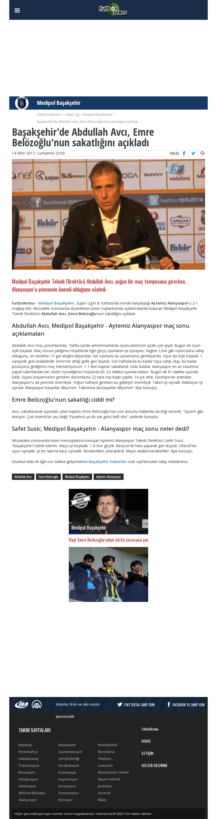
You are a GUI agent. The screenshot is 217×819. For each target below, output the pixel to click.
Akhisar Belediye (32, 792)
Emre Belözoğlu (48, 476)
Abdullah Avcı (23, 476)
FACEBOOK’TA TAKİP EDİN (189, 704)
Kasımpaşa (67, 772)
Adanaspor (28, 786)
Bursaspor (27, 772)
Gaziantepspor (70, 751)
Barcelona (106, 751)
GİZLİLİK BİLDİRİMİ (154, 765)
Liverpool (105, 765)
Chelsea (104, 758)
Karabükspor (68, 765)
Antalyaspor (28, 779)
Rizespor (65, 799)
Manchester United (113, 772)
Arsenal (104, 792)
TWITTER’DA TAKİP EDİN (139, 704)
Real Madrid (107, 744)
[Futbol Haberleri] (113, 8)
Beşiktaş (25, 744)
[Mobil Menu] (26, 10)
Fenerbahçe (28, 751)
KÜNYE (146, 741)
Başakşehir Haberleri (108, 461)
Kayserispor (68, 779)
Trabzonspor (29, 765)
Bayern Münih (109, 779)
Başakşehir (67, 744)
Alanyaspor (28, 799)
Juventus (105, 786)
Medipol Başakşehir (58, 102)
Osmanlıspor (68, 792)
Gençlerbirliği (68, 758)
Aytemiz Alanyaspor (108, 476)
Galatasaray (29, 758)
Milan (102, 799)
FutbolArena (150, 729)
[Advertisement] (108, 58)
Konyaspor (67, 786)
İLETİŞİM (147, 753)
